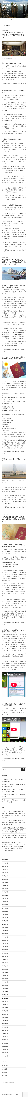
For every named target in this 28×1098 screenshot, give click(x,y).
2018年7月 (5, 1014)
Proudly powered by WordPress (10, 1094)
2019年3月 (5, 988)
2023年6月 (5, 927)
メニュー (15, 20)
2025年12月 (5, 869)
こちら (4, 403)
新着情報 (4, 1072)
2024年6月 (5, 901)
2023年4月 (5, 933)
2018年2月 (5, 1030)
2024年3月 (5, 911)
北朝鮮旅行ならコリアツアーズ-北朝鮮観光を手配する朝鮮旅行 (14, 4)
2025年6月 (5, 888)
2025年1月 (5, 898)
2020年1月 (5, 956)
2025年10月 (5, 876)
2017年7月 (5, 1049)
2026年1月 (5, 866)
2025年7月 (5, 885)
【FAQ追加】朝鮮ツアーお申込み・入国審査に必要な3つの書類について (13, 519)
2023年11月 (5, 917)
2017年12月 (5, 1036)
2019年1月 (5, 995)
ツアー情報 (5, 1065)
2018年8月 (5, 1011)
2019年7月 (5, 975)
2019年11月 (5, 962)
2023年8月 (5, 921)
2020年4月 (5, 949)
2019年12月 (5, 959)
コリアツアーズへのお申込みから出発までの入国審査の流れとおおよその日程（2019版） (14, 262)
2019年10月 (5, 966)
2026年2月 (5, 863)
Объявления (5, 839)
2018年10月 (5, 1004)
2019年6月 (5, 978)
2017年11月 (5, 1040)
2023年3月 (5, 937)
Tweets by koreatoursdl (8, 1082)
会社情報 (4, 1069)
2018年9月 (5, 1007)
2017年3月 (5, 1056)
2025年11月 (5, 872)
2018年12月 (5, 998)
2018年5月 (5, 1020)
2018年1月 (5, 1033)
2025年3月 (5, 895)
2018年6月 (5, 1017)
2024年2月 (5, 914)
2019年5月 (5, 982)
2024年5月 (5, 905)
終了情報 (4, 1075)
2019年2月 (5, 991)
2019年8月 (5, 972)
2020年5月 (5, 946)
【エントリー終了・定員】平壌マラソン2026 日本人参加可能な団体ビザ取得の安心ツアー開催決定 (13, 813)
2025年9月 (5, 879)
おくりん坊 (16, 656)
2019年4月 (5, 985)
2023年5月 (5, 930)
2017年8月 (5, 1046)
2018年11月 (5, 1001)
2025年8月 (5, 882)
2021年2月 (5, 940)
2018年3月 (5, 1027)
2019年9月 (5, 969)
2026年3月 (5, 859)
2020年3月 (5, 953)
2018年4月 (5, 1023)
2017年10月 (5, 1043)
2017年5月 (5, 1052)
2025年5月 (5, 892)
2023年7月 (5, 924)
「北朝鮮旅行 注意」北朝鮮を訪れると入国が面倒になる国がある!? (13, 35)
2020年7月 (5, 943)
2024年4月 (5, 908)
